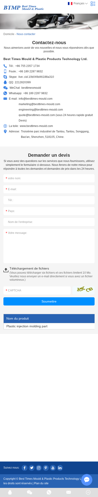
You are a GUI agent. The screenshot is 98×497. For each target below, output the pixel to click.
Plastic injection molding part (26, 326)
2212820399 (23, 82)
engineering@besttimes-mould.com (41, 109)
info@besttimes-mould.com (35, 98)
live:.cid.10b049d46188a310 (36, 76)
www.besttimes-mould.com (36, 126)
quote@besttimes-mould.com (37, 115)
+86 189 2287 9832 (35, 93)
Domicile (8, 34)
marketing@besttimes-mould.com (39, 104)
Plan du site (41, 483)
